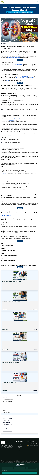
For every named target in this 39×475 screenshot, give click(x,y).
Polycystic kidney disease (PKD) (7, 401)
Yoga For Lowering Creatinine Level (8, 426)
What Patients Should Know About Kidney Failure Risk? (11, 281)
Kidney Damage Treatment (7, 412)
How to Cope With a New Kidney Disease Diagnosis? (11, 301)
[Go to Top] (36, 469)
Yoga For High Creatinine (6, 428)
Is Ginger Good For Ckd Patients (7, 432)
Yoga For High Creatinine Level (7, 424)
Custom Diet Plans (20, 449)
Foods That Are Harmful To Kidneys (8, 418)
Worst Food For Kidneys (6, 420)
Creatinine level (5, 397)
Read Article (4, 288)
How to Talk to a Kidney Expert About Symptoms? (10, 362)
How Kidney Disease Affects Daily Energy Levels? (10, 342)
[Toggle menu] (37, 2)
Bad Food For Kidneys (6, 422)
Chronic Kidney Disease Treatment (8, 399)
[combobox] (27, 468)
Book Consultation (19, 472)
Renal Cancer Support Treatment (7, 408)
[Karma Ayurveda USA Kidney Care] (2, 2)
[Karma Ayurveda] (3, 442)
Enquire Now (20, 82)
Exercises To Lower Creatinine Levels (8, 430)
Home (8, 12)
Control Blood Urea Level (6, 403)
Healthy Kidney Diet (5, 410)
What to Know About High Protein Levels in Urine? (10, 382)
